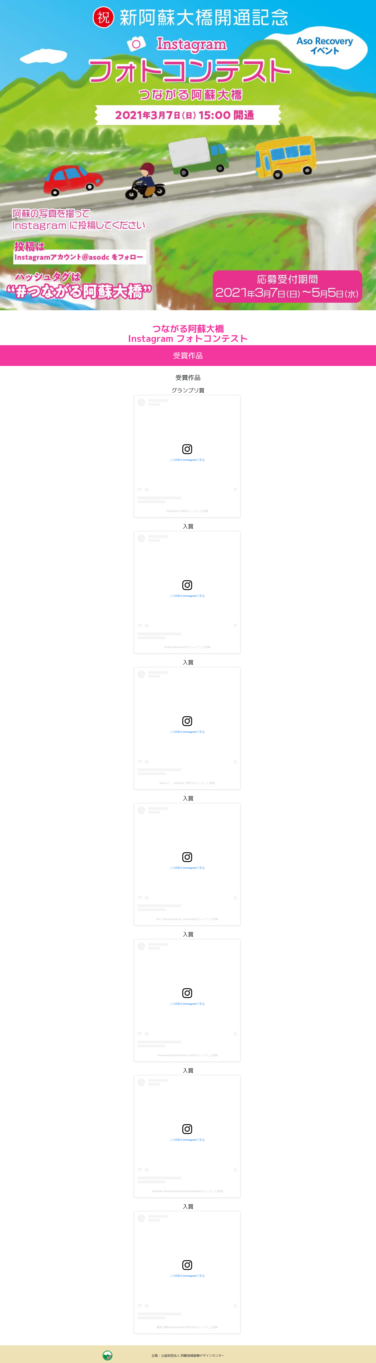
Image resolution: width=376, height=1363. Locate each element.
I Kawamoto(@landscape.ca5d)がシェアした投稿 (187, 1055)
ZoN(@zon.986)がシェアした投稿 (187, 511)
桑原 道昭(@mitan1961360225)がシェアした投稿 (187, 1327)
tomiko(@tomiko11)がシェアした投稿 (187, 647)
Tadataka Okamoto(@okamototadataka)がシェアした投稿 (187, 1191)
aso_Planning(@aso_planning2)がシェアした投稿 (187, 919)
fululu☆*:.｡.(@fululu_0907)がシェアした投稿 (187, 783)
